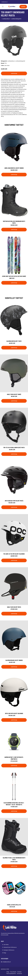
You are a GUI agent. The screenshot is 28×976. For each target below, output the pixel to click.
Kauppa (23, 6)
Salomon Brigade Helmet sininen (14, 660)
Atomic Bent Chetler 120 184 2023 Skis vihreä (14, 276)
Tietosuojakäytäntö (11, 973)
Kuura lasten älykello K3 (14, 905)
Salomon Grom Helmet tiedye (14, 341)
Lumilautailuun (6, 18)
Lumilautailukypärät (16, 18)
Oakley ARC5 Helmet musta (14, 607)
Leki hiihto (6, 944)
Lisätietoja (14, 73)
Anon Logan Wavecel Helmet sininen (14, 168)
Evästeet (19, 972)
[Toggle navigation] (2, 6)
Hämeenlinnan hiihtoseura (10, 947)
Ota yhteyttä (13, 972)
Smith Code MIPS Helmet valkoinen (14, 713)
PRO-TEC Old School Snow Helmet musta (14, 447)
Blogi (4, 952)
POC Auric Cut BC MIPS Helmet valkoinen (14, 554)
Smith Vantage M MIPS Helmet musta (14, 501)
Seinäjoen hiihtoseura (8, 950)
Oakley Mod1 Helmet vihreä (14, 394)
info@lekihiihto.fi (4, 2)
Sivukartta (19, 973)
